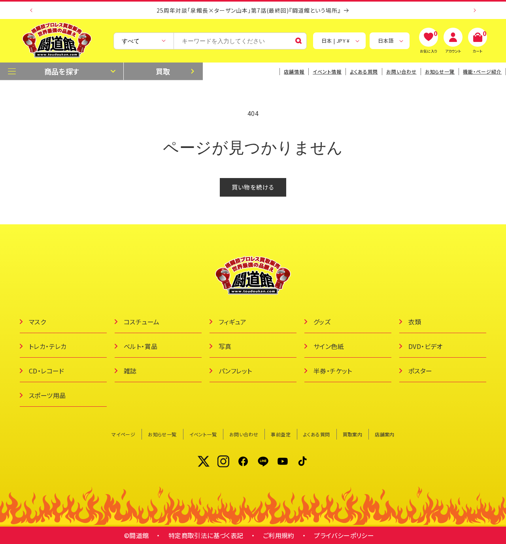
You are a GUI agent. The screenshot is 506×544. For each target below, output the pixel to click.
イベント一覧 (203, 434)
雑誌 (130, 370)
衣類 (414, 321)
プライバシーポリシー (344, 535)
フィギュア (232, 321)
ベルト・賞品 (140, 346)
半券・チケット (332, 370)
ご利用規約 (279, 535)
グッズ (321, 321)
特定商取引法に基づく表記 (206, 535)
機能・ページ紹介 (482, 71)
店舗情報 (294, 71)
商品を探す (61, 71)
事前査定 (281, 434)
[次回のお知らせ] (474, 10)
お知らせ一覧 (162, 434)
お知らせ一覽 (440, 71)
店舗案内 (385, 434)
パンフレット (235, 370)
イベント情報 (327, 71)
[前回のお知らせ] (31, 10)
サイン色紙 (328, 346)
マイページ (123, 434)
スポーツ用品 (47, 395)
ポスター (420, 370)
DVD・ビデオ (425, 346)
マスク (37, 321)
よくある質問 (364, 71)
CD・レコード (46, 370)
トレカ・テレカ (48, 346)
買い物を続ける (253, 187)
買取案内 (353, 434)
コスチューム (141, 321)
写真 (225, 346)
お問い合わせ (401, 71)
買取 (163, 71)
